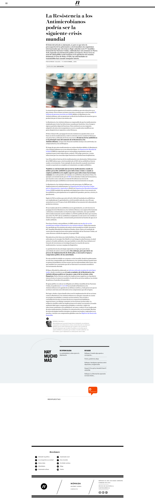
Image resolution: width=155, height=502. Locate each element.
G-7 (61, 286)
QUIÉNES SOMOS (76, 486)
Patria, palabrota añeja (91, 359)
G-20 (65, 286)
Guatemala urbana (43, 469)
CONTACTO (74, 489)
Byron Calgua (54, 61)
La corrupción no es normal (45, 460)
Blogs (61, 466)
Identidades (41, 466)
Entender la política (44, 457)
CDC (69, 177)
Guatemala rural (65, 457)
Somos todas (41, 463)
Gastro (62, 469)
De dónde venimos (65, 463)
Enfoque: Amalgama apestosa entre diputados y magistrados (95, 363)
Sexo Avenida (64, 460)
